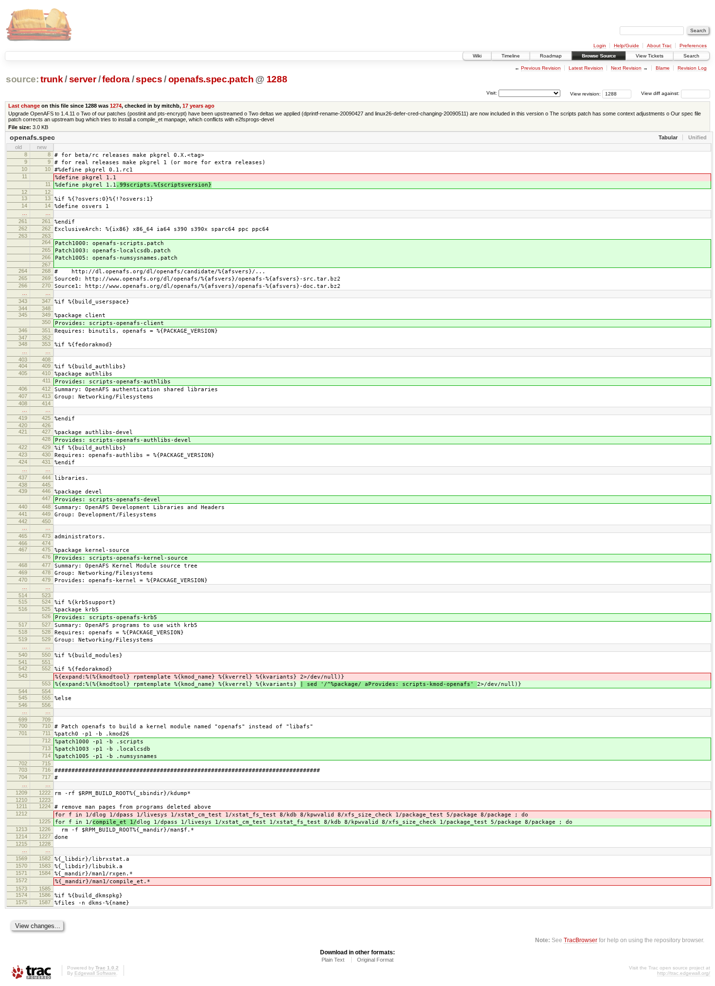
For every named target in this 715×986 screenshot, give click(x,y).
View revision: (585, 93)
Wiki (477, 55)
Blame (663, 68)
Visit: (491, 92)
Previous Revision (541, 68)
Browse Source (599, 55)
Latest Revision (586, 68)
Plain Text (333, 960)
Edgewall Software (95, 973)
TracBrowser (580, 940)
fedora (116, 79)
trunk (51, 79)
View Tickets (649, 55)
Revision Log (692, 68)
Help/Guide (626, 45)
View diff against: (661, 93)
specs (149, 79)
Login (599, 45)
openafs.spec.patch (211, 79)
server (82, 79)
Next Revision (626, 68)
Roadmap (551, 55)
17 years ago (198, 106)
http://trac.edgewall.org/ (683, 973)
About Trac (659, 45)
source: (22, 79)
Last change (24, 106)
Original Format (375, 960)
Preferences (693, 45)
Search (691, 55)
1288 (277, 79)
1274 (116, 106)
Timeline (510, 55)
